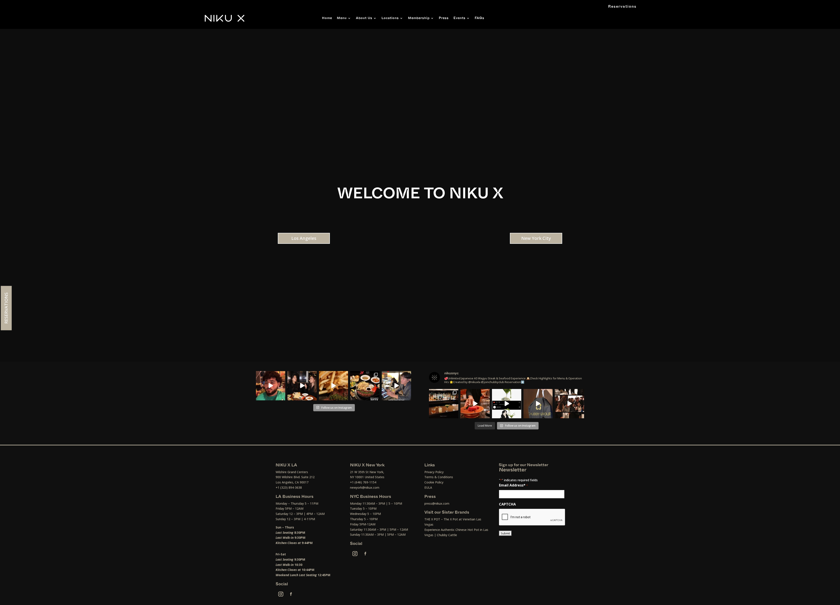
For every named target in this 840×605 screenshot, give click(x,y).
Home (327, 18)
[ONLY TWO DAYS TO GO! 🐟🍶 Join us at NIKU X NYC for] (569, 403)
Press (444, 18)
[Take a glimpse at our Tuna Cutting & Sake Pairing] (475, 403)
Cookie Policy (433, 482)
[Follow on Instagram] (281, 594)
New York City (536, 238)
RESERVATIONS (6, 308)
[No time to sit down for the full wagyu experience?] (538, 403)
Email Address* (513, 485)
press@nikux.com (436, 503)
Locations (390, 18)
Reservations (622, 6)
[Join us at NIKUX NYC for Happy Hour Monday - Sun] (506, 403)
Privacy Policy (434, 472)
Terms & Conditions (438, 477)
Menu (342, 18)
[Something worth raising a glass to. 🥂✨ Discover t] (443, 403)
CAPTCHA (507, 504)
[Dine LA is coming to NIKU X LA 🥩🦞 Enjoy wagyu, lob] (302, 385)
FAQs (479, 18)
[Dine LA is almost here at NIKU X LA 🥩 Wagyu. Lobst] (365, 385)
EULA (428, 487)
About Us (364, 18)
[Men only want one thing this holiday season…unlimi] (396, 385)
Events (459, 18)
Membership (419, 18)
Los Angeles (303, 238)
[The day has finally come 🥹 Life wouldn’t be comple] (270, 385)
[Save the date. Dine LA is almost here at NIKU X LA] (333, 385)
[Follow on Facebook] (290, 594)
